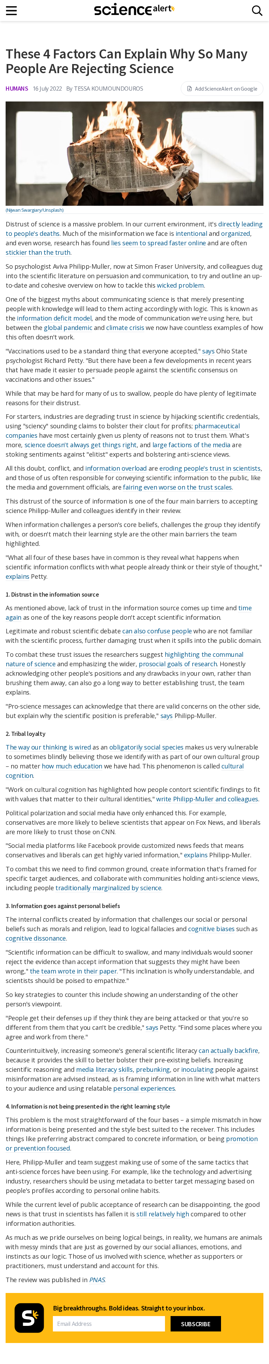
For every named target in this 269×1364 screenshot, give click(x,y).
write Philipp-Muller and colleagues (207, 799)
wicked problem (180, 285)
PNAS (96, 1279)
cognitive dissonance (36, 938)
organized (235, 233)
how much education (72, 766)
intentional (191, 233)
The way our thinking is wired (48, 747)
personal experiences (144, 1088)
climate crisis (125, 327)
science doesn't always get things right (81, 445)
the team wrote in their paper (73, 971)
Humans (17, 88)
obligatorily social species (146, 747)
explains (17, 576)
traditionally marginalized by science (108, 888)
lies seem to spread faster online (158, 243)
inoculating (197, 1069)
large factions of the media (191, 445)
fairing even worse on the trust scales (177, 487)
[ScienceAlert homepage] (134, 10)
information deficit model (54, 318)
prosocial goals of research (178, 664)
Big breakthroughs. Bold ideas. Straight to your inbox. (129, 1308)
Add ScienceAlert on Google (226, 88)
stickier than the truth (38, 252)
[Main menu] (12, 11)
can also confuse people (157, 631)
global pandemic (68, 327)
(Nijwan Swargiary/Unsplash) (34, 210)
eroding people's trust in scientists (210, 468)
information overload (116, 468)
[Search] (257, 11)
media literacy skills (104, 1069)
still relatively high (162, 1214)
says (208, 351)
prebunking (153, 1069)
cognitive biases (211, 928)
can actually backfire (228, 1050)
